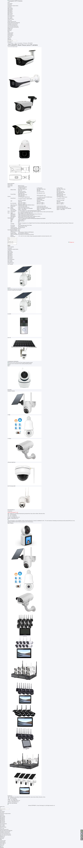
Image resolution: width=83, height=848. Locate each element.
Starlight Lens (10, 28)
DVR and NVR (10, 9)
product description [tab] (11, 183)
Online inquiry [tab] (10, 184)
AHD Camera (10, 7)
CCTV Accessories (11, 15)
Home (9, 2)
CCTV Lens (10, 20)
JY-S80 (9, 414)
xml (54, 805)
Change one (72, 242)
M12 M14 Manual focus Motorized (14, 22)
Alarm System (10, 18)
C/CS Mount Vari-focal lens (12, 24)
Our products (10, 3)
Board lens (9, 30)
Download (9, 39)
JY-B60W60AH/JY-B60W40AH (13, 361)
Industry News (10, 33)
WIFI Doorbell (10, 13)
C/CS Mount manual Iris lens (13, 23)
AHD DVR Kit (10, 10)
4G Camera (10, 4)
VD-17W (9, 337)
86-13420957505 (14, 799)
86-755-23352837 (13, 798)
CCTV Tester (10, 17)
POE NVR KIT (10, 11)
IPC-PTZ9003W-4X (11, 509)
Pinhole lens (10, 29)
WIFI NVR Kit (10, 12)
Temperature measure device (13, 5)
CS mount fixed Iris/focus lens (13, 26)
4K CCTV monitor (11, 19)
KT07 (9, 365)
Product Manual (10, 35)
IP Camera (9, 6)
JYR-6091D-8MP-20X (11, 462)
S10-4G (9, 287)
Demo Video (10, 36)
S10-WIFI (9, 313)
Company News (10, 32)
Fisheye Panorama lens (12, 21)
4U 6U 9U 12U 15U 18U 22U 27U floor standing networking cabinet (20, 363)
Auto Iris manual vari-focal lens (13, 27)
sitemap (29, 805)
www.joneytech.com (15, 801)
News (9, 31)
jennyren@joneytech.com (15, 800)
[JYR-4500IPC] (25, 47)
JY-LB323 (9, 438)
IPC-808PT (10, 389)
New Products (10, 523)
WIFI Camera (10, 14)
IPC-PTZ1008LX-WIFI (11, 486)
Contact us (9, 37)
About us (9, 38)
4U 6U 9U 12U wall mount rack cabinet (14, 290)
